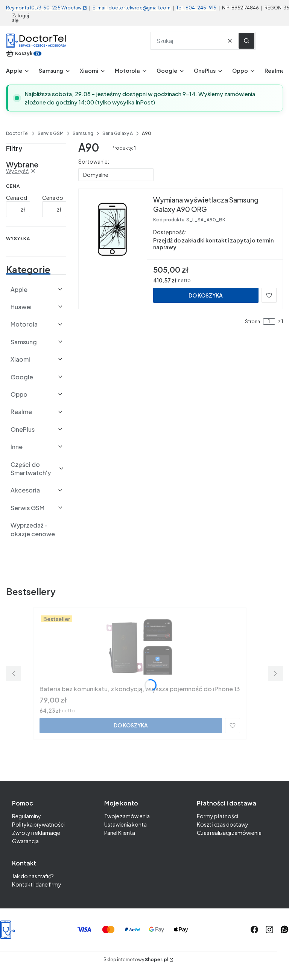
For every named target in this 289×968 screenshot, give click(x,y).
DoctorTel (17, 133)
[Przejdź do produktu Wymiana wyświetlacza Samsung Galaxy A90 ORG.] (113, 229)
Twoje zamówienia (127, 816)
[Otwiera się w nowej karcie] (284, 929)
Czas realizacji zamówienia (229, 832)
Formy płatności (217, 816)
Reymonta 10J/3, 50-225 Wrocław (44, 8)
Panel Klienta (119, 832)
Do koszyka (206, 295)
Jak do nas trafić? (33, 876)
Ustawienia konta (125, 824)
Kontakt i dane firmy (36, 884)
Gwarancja (25, 841)
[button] (246, 41)
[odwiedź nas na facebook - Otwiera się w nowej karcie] (254, 929)
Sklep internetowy (135, 959)
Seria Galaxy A (117, 133)
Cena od (16, 197)
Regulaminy (26, 816)
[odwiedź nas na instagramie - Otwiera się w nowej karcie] (269, 929)
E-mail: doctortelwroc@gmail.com (131, 8)
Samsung (83, 133)
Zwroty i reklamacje (36, 832)
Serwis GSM (51, 133)
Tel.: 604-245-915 (196, 8)
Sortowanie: (93, 161)
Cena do (52, 197)
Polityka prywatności (38, 824)
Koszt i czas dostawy (222, 824)
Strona (252, 321)
